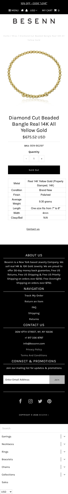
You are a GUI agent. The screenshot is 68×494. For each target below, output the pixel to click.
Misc (14, 36)
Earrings (6, 436)
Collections (8, 474)
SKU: (26, 145)
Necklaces (8, 444)
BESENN (43, 415)
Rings (5, 451)
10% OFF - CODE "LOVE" (34, 3)
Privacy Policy (34, 349)
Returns (34, 319)
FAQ (34, 307)
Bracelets (7, 459)
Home (6, 36)
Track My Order (34, 295)
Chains (6, 467)
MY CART (50, 10)
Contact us (33, 229)
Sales (5, 482)
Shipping (34, 313)
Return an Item (34, 301)
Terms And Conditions (34, 355)
